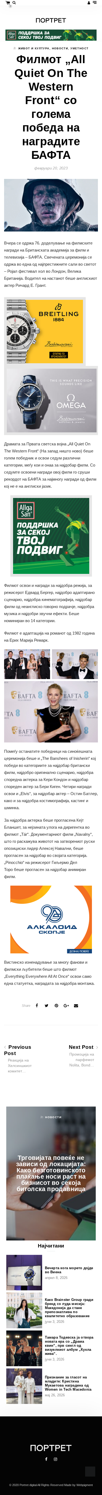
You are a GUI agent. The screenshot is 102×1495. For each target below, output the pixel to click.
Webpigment (84, 1485)
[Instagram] (55, 1459)
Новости (60, 48)
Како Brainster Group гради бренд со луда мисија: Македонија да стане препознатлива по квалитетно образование (69, 1308)
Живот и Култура (34, 48)
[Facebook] (46, 1459)
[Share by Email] (76, 1005)
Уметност (79, 48)
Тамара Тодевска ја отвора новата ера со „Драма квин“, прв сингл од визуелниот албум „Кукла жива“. (69, 1345)
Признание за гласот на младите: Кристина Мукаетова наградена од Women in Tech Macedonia (68, 1383)
